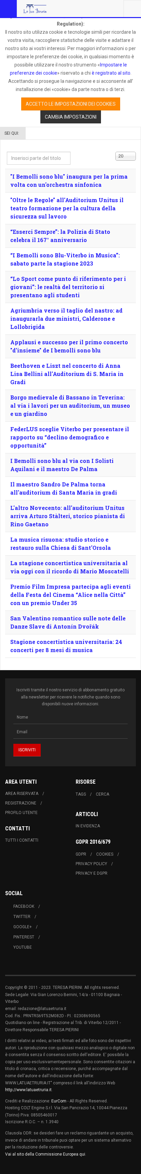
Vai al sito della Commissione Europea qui (45, 1154)
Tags (81, 794)
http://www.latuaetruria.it (28, 1089)
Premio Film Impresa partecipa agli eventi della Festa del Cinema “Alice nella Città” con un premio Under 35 (70, 594)
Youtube (22, 947)
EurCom (58, 1101)
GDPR (81, 854)
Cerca (102, 794)
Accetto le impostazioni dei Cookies (71, 104)
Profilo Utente (21, 812)
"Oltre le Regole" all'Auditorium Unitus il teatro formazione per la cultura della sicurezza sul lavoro (67, 208)
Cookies (104, 854)
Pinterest (23, 937)
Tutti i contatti (21, 840)
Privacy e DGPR (91, 873)
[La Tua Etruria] (35, 8)
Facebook (23, 906)
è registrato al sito (110, 73)
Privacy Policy (91, 863)
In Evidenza (88, 826)
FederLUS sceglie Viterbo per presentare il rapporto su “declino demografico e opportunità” (69, 437)
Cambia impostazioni (71, 117)
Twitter (21, 916)
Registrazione (20, 803)
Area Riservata (21, 793)
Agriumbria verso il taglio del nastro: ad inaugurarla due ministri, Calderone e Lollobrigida (66, 318)
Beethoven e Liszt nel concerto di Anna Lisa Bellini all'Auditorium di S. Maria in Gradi (67, 374)
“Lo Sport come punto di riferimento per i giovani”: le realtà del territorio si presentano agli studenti (68, 287)
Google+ (22, 926)
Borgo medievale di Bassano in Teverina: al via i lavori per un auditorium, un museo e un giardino (70, 405)
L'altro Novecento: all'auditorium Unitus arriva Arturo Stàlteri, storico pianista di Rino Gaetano (67, 516)
